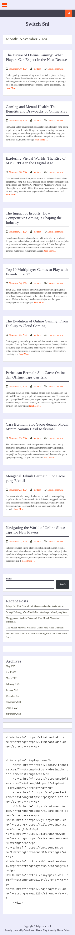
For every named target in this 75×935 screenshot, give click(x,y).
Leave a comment (55, 69)
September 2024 (13, 713)
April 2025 (11, 672)
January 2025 (12, 690)
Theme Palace (63, 930)
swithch (37, 69)
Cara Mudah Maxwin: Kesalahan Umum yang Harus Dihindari (34, 627)
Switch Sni (37, 24)
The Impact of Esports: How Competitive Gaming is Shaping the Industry (34, 217)
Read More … (12, 88)
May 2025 (10, 666)
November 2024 (13, 702)
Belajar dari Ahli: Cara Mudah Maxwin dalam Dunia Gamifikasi (35, 606)
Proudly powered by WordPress (19, 930)
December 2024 (13, 696)
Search (9, 578)
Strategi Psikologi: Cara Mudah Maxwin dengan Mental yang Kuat (36, 612)
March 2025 (11, 678)
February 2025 (12, 684)
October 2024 (12, 708)
